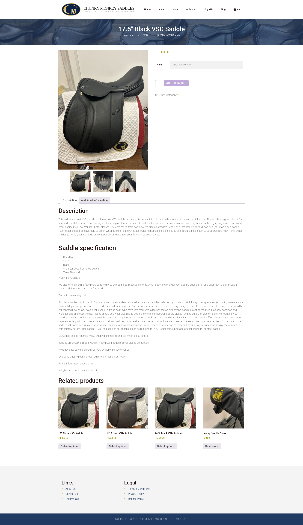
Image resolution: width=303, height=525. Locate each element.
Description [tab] (70, 200)
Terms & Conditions (139, 488)
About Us (70, 488)
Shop (175, 9)
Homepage (128, 35)
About (161, 9)
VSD (145, 35)
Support (193, 9)
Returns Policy (136, 498)
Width (160, 64)
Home (147, 9)
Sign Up (209, 9)
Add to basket (176, 83)
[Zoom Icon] (103, 110)
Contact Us (71, 493)
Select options (69, 446)
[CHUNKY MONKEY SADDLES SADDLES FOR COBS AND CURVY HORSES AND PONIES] (68, 9)
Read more (211, 446)
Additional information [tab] (94, 200)
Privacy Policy (136, 493)
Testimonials (72, 498)
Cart (239, 9)
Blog (223, 9)
